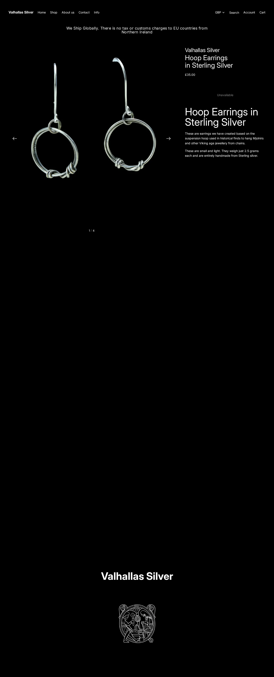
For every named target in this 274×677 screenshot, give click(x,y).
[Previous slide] (13, 139)
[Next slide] (170, 139)
